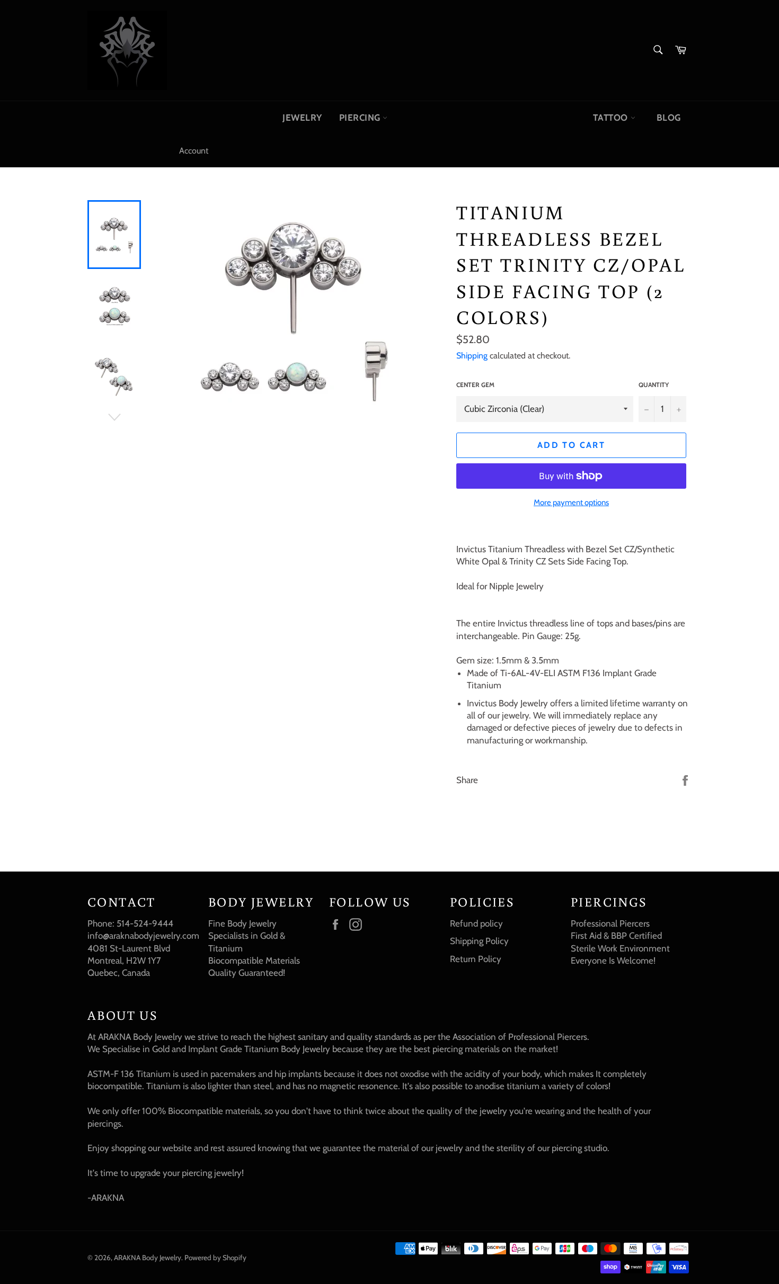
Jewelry (302, 117)
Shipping (472, 356)
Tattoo (611, 117)
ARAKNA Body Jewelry (147, 1257)
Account (193, 151)
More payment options (571, 502)
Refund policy (476, 923)
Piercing (361, 117)
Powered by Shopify (215, 1257)
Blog (669, 117)
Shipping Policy (479, 941)
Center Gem (475, 385)
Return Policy (475, 959)
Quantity (654, 385)
